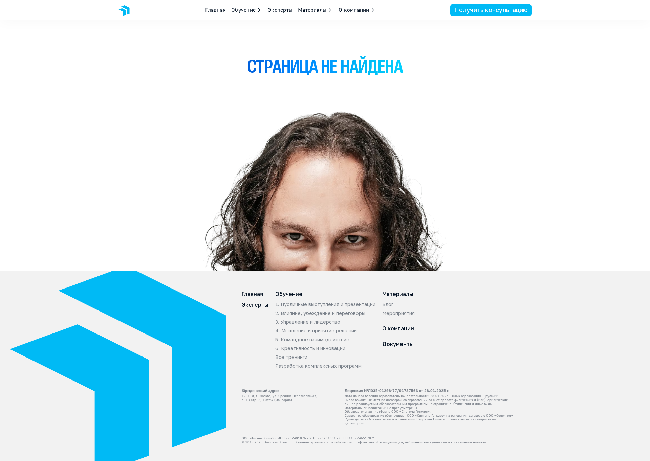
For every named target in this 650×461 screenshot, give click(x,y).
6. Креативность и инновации (310, 348)
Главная (215, 10)
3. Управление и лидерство (307, 322)
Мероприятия (398, 313)
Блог (387, 304)
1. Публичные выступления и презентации (325, 304)
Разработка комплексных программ (318, 366)
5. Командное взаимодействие (312, 339)
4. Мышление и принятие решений (316, 330)
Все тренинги (291, 357)
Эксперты (280, 10)
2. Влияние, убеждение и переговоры (320, 313)
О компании (398, 328)
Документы (398, 344)
